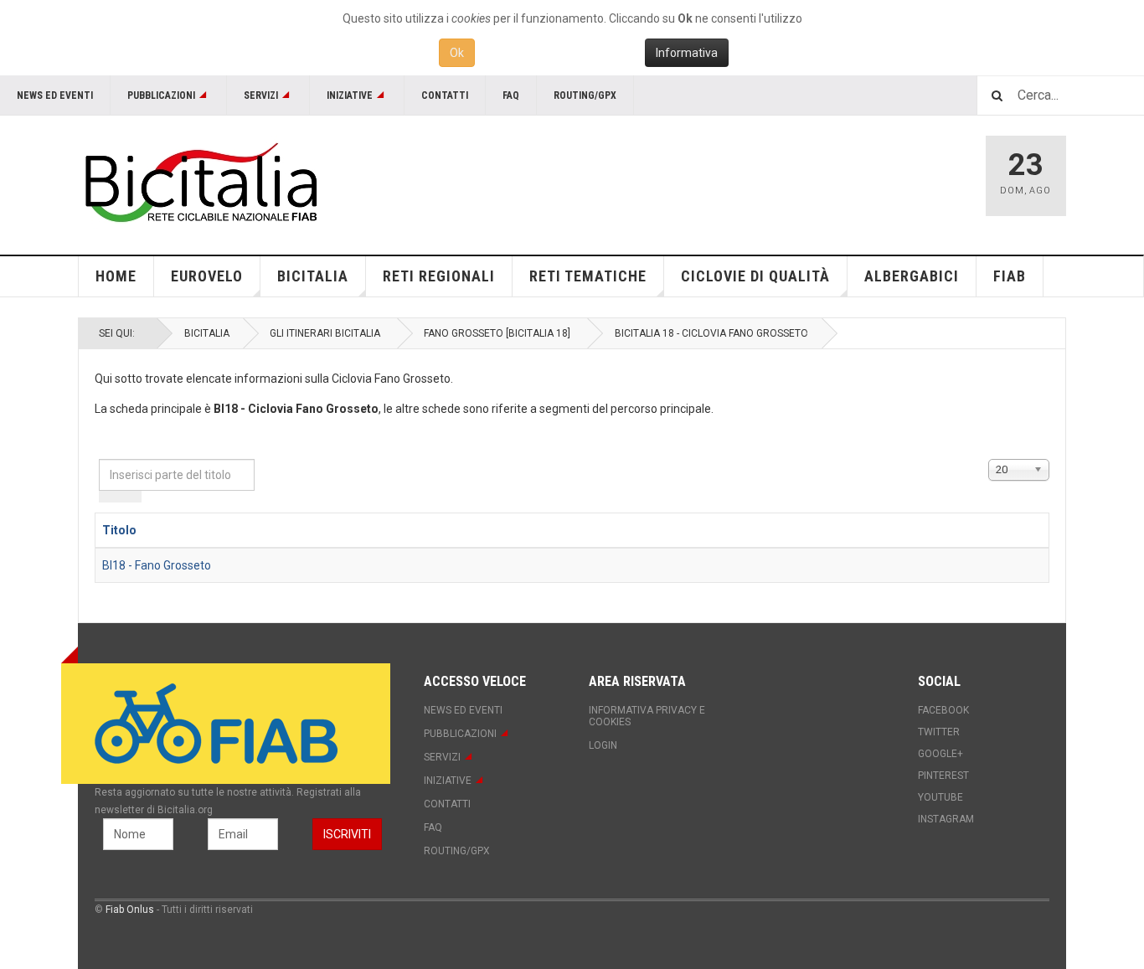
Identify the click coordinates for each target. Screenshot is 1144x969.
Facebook (943, 710)
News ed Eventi (55, 95)
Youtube (940, 797)
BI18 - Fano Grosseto (156, 565)
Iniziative (350, 95)
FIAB (1009, 276)
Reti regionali (439, 276)
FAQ (510, 95)
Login (603, 745)
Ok (457, 52)
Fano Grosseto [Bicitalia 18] (497, 333)
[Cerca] (110, 497)
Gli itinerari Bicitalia (325, 333)
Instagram (946, 819)
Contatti (444, 95)
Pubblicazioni (161, 95)
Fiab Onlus (130, 909)
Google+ (940, 754)
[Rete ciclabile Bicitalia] (199, 182)
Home (116, 276)
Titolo (119, 530)
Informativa (687, 52)
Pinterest (943, 775)
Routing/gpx (585, 95)
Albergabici (911, 276)
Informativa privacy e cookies (647, 716)
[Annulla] (131, 497)
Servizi (261, 95)
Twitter (939, 732)
